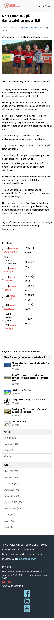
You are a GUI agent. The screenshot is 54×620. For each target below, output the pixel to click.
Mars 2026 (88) (11, 496)
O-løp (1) (8, 450)
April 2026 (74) (11, 490)
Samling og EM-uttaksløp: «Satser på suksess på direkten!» (29, 410)
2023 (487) (9, 527)
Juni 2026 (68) (11, 477)
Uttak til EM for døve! (22, 390)
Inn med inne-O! (19, 421)
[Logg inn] (44, 5)
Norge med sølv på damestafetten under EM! (21, 18)
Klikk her (6, 581)
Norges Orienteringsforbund (24, 27)
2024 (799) (9, 520)
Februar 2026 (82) (13, 502)
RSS (8, 456)
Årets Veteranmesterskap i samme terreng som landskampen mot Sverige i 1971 (30, 378)
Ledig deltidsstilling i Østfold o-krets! (29, 399)
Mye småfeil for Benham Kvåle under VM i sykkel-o (31, 364)
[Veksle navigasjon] (49, 5)
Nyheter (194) (11, 444)
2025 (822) (9, 514)
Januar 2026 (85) (12, 508)
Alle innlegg (10, 438)
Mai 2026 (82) (11, 483)
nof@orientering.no (26, 559)
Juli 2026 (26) (11, 471)
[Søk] (39, 5)
